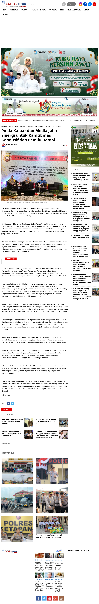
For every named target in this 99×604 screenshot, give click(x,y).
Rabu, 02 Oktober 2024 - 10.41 (14, 146)
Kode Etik (79, 550)
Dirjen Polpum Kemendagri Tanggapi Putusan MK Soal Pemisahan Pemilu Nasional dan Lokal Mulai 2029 (47, 434)
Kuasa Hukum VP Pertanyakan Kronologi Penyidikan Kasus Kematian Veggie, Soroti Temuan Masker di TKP (82, 279)
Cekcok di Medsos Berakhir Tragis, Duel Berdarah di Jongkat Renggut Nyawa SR (81, 228)
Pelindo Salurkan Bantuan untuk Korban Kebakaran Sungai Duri (49, 536)
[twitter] (90, 4)
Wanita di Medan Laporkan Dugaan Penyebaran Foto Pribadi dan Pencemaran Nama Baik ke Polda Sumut (81, 251)
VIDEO (86, 10)
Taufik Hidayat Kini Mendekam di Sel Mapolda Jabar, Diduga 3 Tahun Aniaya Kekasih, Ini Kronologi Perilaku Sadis (81, 203)
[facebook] (85, 4)
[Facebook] (8, 403)
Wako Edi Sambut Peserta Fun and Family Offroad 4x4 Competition (11, 433)
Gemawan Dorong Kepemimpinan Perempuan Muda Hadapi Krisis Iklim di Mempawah (81, 216)
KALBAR (24, 10)
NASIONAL (14, 10)
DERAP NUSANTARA (74, 10)
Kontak (87, 550)
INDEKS (5, 14)
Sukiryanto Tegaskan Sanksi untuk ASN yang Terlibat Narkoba (12, 421)
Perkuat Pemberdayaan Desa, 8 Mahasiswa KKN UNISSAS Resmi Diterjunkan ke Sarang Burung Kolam (82, 265)
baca (63, 145)
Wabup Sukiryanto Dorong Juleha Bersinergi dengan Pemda (46, 421)
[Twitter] (12, 403)
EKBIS (62, 10)
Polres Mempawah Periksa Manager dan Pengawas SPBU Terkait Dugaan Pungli (81, 176)
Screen (72, 4)
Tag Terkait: (6, 409)
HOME (5, 10)
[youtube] (94, 4)
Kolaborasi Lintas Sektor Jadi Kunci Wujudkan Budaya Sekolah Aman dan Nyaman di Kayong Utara (80, 189)
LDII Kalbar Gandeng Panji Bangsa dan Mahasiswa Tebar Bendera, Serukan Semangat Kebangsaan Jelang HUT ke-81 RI (82, 293)
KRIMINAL (53, 10)
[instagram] (80, 4)
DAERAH (35, 10)
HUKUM (43, 10)
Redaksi (71, 550)
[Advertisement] (49, 31)
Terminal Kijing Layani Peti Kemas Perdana (81, 236)
